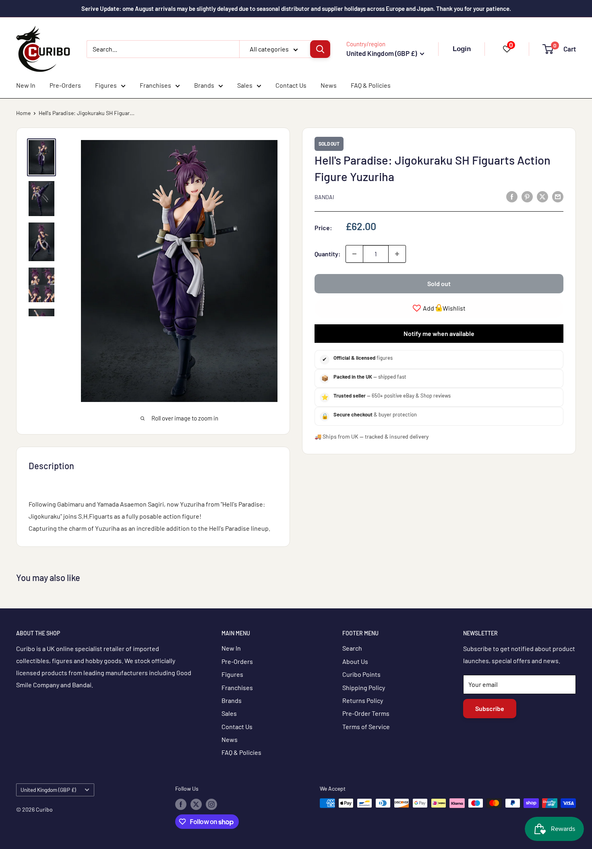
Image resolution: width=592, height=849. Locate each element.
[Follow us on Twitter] (196, 804)
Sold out (439, 283)
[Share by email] (557, 196)
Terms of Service (366, 726)
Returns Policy (362, 700)
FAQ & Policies (371, 85)
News (329, 85)
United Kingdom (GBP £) (48, 789)
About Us (355, 661)
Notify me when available (439, 333)
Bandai (324, 197)
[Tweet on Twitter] (542, 196)
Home (23, 112)
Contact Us (290, 85)
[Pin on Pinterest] (527, 196)
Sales (245, 85)
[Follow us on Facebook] (180, 804)
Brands (204, 85)
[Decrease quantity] (354, 253)
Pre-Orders (65, 85)
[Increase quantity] (397, 253)
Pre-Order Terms (365, 713)
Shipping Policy (363, 687)
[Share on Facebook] (511, 196)
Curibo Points (361, 674)
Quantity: (328, 254)
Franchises (155, 85)
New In (25, 85)
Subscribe (489, 708)
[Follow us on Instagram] (211, 804)
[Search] (320, 49)
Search (352, 648)
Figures (106, 85)
